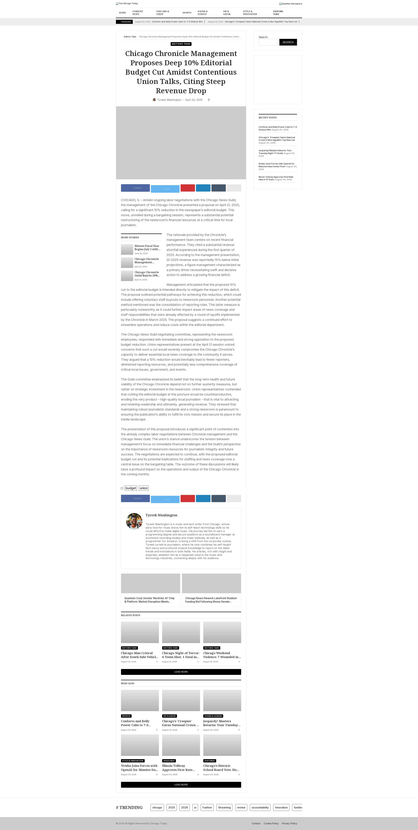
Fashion (207, 807)
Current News (137, 13)
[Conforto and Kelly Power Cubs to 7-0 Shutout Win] (140, 700)
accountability (260, 807)
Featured (210, 761)
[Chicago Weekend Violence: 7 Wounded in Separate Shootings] (222, 632)
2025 (171, 807)
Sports (187, 12)
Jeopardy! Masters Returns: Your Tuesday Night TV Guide (220, 723)
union (144, 488)
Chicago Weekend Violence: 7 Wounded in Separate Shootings (220, 655)
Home (122, 12)
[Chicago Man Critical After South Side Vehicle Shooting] (140, 632)
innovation (281, 807)
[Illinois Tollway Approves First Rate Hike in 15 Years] (181, 745)
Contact (256, 823)
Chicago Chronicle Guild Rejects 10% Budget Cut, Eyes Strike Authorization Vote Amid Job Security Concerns (147, 274)
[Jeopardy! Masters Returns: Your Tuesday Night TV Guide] (222, 700)
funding (298, 807)
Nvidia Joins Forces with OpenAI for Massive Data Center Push (140, 768)
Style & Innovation (250, 13)
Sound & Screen (203, 13)
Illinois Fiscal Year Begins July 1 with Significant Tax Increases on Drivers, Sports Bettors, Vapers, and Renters (148, 247)
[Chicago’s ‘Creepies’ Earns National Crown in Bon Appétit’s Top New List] (181, 700)
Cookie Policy (271, 823)
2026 (184, 807)
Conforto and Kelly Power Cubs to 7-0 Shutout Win (168, 21)
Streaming (224, 807)
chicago (157, 807)
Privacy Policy (289, 823)
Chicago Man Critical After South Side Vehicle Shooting (139, 655)
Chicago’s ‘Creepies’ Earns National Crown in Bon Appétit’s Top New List (252, 21)
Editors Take (278, 13)
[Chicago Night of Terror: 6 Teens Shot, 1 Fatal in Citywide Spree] (181, 632)
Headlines (169, 761)
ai (195, 807)
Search (263, 37)
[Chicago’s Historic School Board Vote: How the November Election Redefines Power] (222, 745)
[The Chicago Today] (127, 3)
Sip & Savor (226, 13)
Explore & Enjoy (162, 13)
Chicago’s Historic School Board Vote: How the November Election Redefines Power (221, 768)
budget (131, 488)
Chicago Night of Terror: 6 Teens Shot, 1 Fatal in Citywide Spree (181, 655)
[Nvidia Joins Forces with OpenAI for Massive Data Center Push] (140, 745)
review (241, 807)
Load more (181, 671)
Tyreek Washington (161, 515)
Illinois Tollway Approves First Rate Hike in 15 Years (177, 768)
